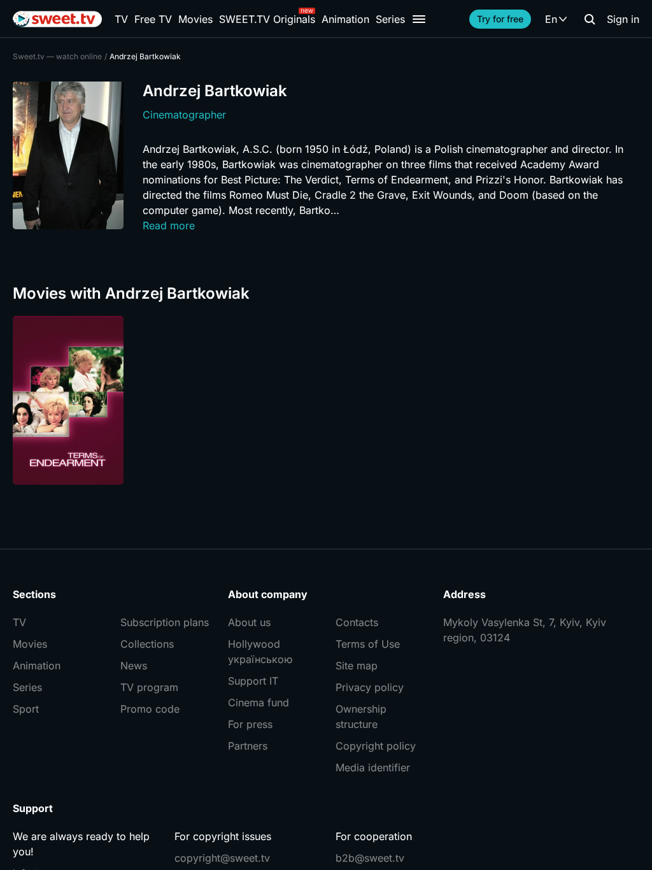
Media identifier (373, 767)
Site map (357, 665)
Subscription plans (164, 622)
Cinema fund (258, 702)
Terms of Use (368, 644)
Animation (345, 19)
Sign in (623, 19)
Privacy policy (370, 687)
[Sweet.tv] (57, 19)
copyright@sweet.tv (222, 858)
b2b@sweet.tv (370, 858)
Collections (147, 644)
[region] (326, 400)
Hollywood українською (260, 652)
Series (390, 19)
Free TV (153, 19)
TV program (149, 687)
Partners (247, 745)
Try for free (500, 18)
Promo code (150, 708)
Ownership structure (361, 716)
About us (249, 622)
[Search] (589, 19)
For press (250, 724)
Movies (195, 19)
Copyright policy (376, 745)
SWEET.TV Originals (267, 19)
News (133, 665)
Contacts (357, 622)
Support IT (253, 680)
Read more (169, 225)
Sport (26, 708)
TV (121, 19)
